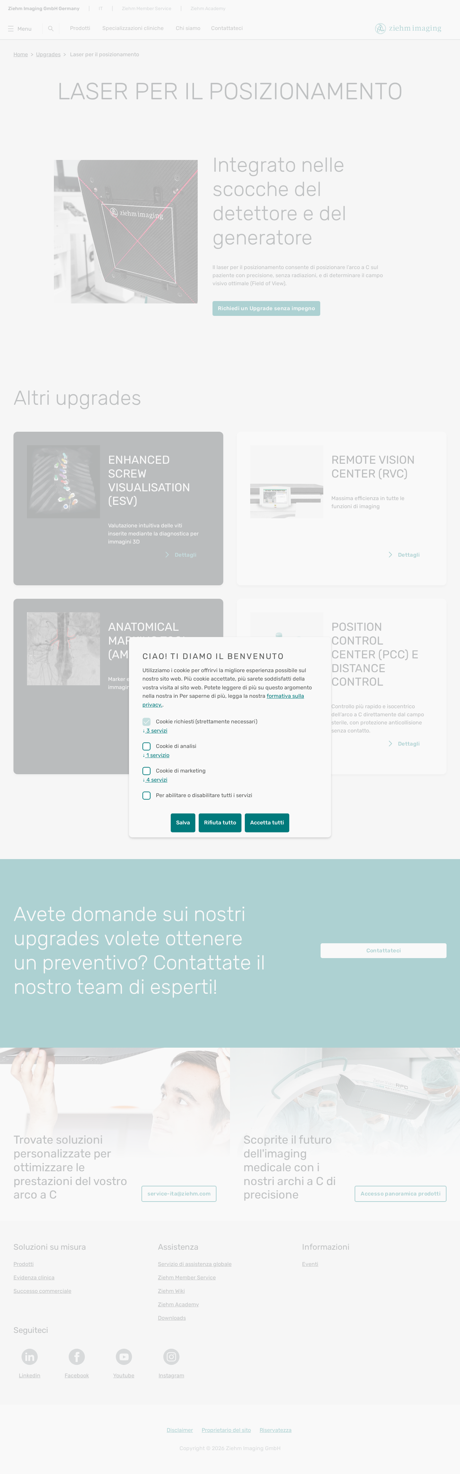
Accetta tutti (267, 822)
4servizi (154, 780)
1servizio (155, 755)
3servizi (154, 730)
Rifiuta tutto (220, 822)
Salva (183, 822)
